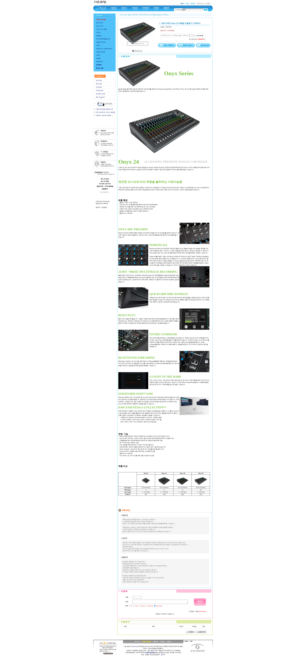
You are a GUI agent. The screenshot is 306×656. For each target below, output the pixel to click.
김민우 (163, 654)
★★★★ (150, 606)
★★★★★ (159, 606)
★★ (136, 606)
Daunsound (135, 646)
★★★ (143, 606)
